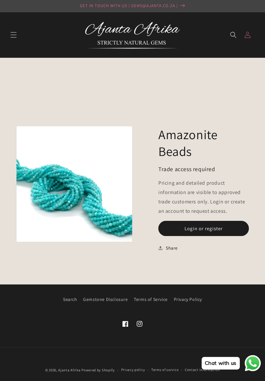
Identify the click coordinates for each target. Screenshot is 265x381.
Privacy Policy (188, 299)
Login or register (204, 228)
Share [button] (172, 248)
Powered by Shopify (98, 370)
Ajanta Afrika (69, 370)
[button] (13, 35)
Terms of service (164, 369)
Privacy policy (133, 369)
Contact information (202, 369)
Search (70, 299)
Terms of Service (151, 299)
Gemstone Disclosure (105, 299)
